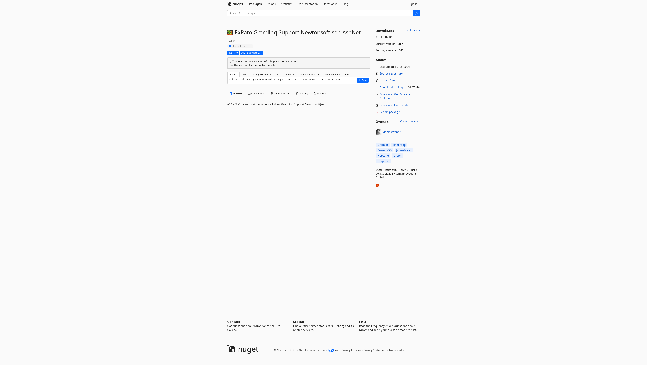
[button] (363, 80)
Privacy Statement (375, 350)
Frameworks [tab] (258, 93)
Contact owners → (409, 123)
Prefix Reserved (242, 46)
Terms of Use (316, 350)
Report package (390, 112)
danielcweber (392, 132)
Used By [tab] (303, 93)
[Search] (416, 13)
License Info (387, 80)
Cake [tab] (347, 74)
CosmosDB (385, 150)
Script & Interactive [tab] (309, 74)
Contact (233, 321)
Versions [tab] (321, 93)
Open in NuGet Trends (394, 105)
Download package (392, 87)
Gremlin (383, 145)
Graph (397, 155)
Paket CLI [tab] (290, 74)
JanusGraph (403, 150)
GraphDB (383, 161)
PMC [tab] (245, 74)
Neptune (383, 155)
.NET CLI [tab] (233, 74)
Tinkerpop (399, 145)
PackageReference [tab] (261, 74)
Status (298, 321)
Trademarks (396, 350)
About (302, 350)
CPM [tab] (278, 74)
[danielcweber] (379, 132)
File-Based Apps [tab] (332, 74)
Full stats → (413, 30)
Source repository (391, 73)
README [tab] (237, 93)
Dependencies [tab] (281, 93)
